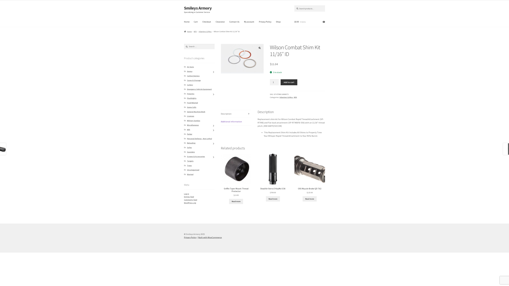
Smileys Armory (198, 8)
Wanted (190, 174)
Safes (189, 147)
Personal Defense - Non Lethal (199, 138)
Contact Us (234, 21)
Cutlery (190, 85)
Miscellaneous (193, 125)
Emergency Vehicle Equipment (199, 89)
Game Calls (191, 107)
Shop (278, 21)
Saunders (191, 152)
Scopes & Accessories (196, 156)
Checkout (206, 21)
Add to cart (289, 82)
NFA (195, 31)
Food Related (192, 103)
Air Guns (190, 67)
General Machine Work (196, 112)
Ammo (189, 71)
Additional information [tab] (231, 121)
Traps (189, 165)
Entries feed (189, 197)
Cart (196, 21)
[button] (260, 48)
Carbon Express (193, 76)
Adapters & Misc (205, 31)
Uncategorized (193, 170)
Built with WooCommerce (210, 237)
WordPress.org (190, 203)
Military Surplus (193, 120)
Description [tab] (226, 113)
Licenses (190, 116)
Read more (236, 201)
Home (187, 21)
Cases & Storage (194, 80)
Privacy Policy (265, 21)
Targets (190, 161)
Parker (189, 134)
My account (249, 21)
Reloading (191, 143)
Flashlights (191, 98)
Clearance (220, 21)
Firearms (190, 94)
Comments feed (190, 200)
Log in (186, 194)
